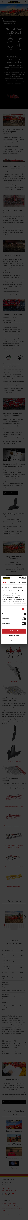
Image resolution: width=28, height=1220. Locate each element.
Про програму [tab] (22, 582)
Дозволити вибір (14, 635)
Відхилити (14, 640)
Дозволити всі (14, 630)
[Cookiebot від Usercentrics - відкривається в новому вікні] (19, 578)
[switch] (24, 615)
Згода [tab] (4, 582)
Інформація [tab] (12, 582)
